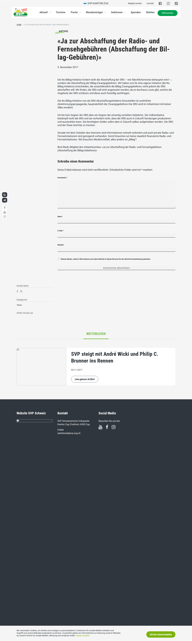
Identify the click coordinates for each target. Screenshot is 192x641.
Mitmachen (167, 13)
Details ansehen (83, 635)
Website (60, 245)
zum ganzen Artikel (85, 379)
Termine (60, 12)
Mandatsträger (94, 12)
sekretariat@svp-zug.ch (69, 433)
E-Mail (60, 231)
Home (19, 25)
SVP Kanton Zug (97, 3)
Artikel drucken (24, 313)
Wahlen (150, 12)
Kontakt (150, 3)
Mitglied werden (135, 3)
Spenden (136, 12)
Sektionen (117, 12)
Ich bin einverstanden (161, 634)
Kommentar (62, 178)
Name (60, 217)
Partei (74, 12)
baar (20, 305)
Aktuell (43, 12)
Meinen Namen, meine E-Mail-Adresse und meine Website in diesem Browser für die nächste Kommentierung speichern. (106, 259)
